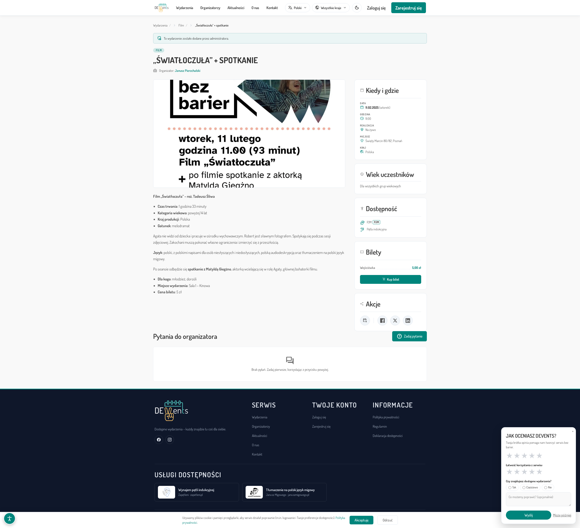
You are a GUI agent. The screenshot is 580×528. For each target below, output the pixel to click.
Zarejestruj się (408, 8)
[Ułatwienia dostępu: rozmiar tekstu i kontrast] (9, 518)
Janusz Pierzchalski (187, 70)
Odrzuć (388, 520)
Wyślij (528, 515)
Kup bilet (390, 279)
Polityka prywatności (386, 417)
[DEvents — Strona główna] (162, 7)
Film (181, 25)
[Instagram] (169, 439)
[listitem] (365, 320)
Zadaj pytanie (409, 336)
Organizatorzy (210, 7)
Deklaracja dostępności (388, 435)
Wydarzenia (184, 7)
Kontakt (272, 7)
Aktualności (235, 7)
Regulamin (380, 426)
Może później (562, 515)
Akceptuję (361, 520)
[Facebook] (159, 439)
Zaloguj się (376, 8)
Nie (550, 487)
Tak (514, 487)
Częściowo (532, 487)
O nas (255, 7)
